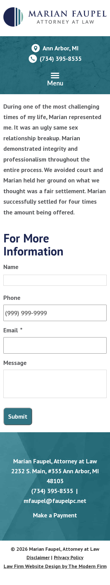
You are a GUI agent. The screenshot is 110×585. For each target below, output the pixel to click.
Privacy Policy (68, 557)
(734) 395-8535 (61, 59)
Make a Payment (55, 515)
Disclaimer (38, 557)
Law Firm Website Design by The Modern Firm (55, 566)
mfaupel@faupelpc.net (55, 501)
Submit (17, 416)
